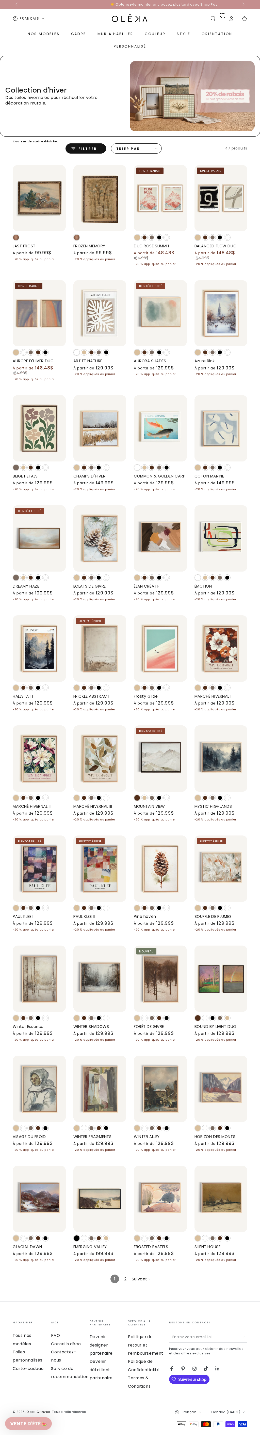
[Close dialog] (252, 7)
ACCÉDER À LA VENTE (130, 777)
